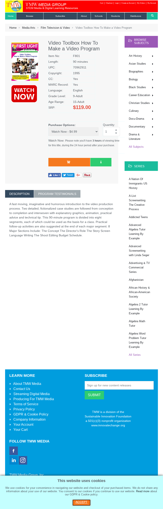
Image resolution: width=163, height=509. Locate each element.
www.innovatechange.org (108, 425)
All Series (135, 354)
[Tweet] (68, 175)
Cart (101, 3)
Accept (81, 502)
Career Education (139, 95)
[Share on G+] (78, 175)
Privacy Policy (24, 409)
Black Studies (137, 87)
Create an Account (128, 3)
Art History (135, 55)
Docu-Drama (136, 118)
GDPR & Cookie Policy (30, 414)
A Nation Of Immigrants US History (138, 183)
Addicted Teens (138, 217)
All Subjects (136, 146)
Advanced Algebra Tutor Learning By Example (137, 231)
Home (13, 27)
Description (19, 194)
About (27, 384)
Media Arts (28, 27)
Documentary (137, 126)
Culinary (134, 110)
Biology (133, 79)
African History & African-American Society (139, 292)
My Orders (141, 3)
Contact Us (21, 389)
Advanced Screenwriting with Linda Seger (139, 251)
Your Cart (20, 429)
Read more (142, 491)
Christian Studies (139, 103)
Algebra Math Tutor (137, 323)
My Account (152, 3)
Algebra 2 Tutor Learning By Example (138, 309)
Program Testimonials (57, 194)
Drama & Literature (134, 136)
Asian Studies (137, 63)
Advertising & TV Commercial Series (139, 267)
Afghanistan (136, 279)
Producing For (33, 399)
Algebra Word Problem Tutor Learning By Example (137, 340)
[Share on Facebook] (54, 175)
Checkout (109, 3)
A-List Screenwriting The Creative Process (137, 202)
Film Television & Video (55, 27)
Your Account (23, 424)
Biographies (136, 71)
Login (117, 3)
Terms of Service (25, 404)
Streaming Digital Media (31, 394)
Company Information (29, 419)
